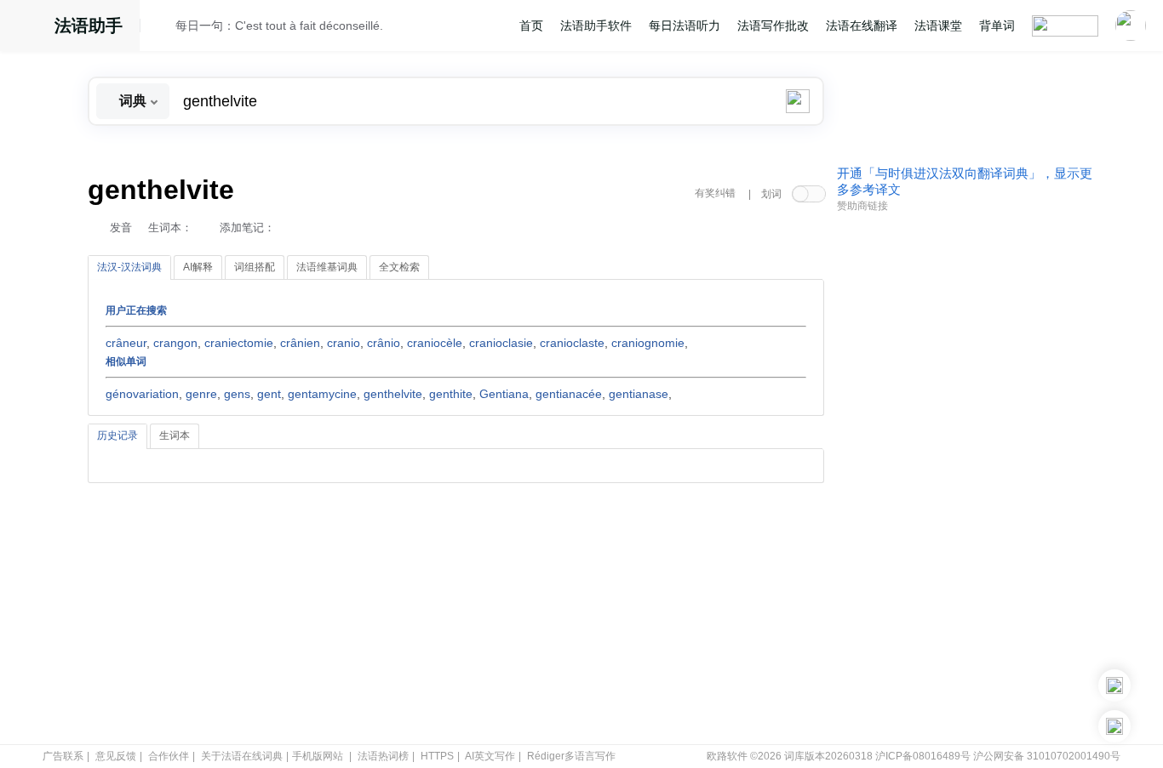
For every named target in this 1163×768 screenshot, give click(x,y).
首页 (531, 25)
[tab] (129, 268)
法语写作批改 (773, 25)
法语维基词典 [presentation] (327, 267)
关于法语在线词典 (242, 756)
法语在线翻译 (861, 25)
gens (237, 394)
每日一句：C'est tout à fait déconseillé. (279, 25)
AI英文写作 (490, 756)
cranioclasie (501, 343)
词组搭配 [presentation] (254, 267)
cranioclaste (572, 343)
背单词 (997, 25)
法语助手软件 (596, 25)
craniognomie (648, 343)
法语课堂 (938, 25)
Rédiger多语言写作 (571, 756)
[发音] (162, 28)
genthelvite (393, 394)
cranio (343, 343)
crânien (300, 343)
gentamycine (322, 394)
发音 (121, 227)
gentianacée (569, 394)
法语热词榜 (383, 756)
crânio (383, 343)
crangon (175, 343)
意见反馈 (115, 756)
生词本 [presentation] (174, 435)
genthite (451, 394)
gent (269, 394)
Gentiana (504, 394)
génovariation (142, 394)
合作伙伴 (168, 756)
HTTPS (437, 756)
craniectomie (238, 343)
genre (201, 394)
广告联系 (63, 756)
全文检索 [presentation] (399, 267)
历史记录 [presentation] (117, 435)
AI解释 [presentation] (198, 267)
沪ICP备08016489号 (923, 756)
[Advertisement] (964, 479)
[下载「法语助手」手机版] (1114, 685)
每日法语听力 (684, 25)
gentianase (638, 394)
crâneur (126, 343)
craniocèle (434, 343)
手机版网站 (317, 756)
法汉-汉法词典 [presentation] (129, 267)
